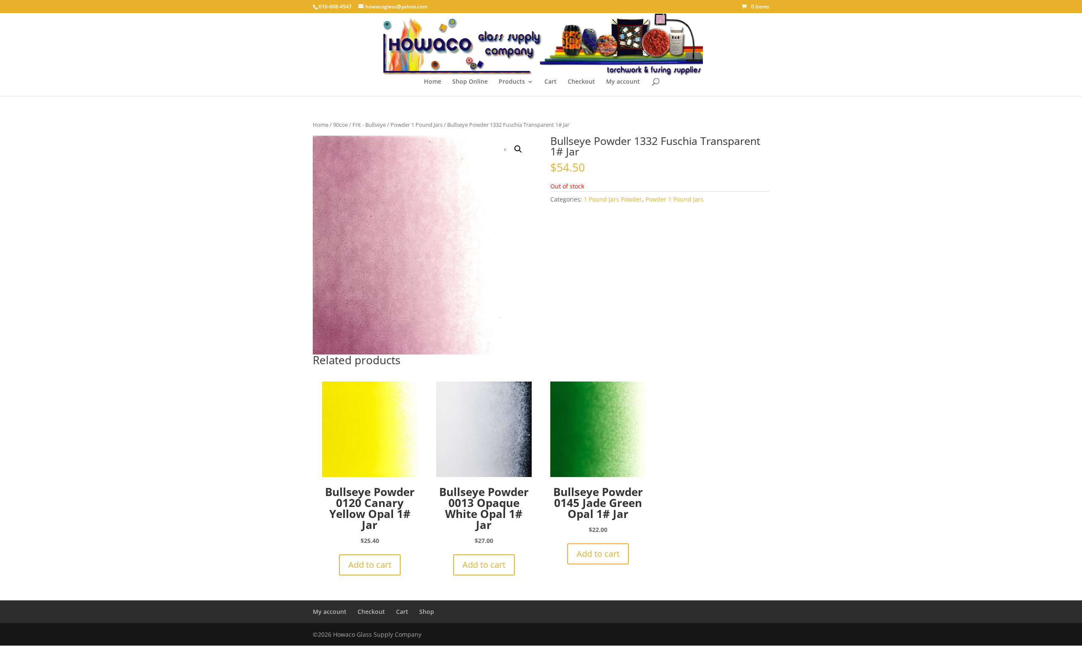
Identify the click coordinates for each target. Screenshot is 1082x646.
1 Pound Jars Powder (613, 199)
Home (432, 82)
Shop (426, 612)
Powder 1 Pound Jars (417, 124)
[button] (518, 149)
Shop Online (470, 82)
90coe (340, 124)
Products (512, 82)
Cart (550, 82)
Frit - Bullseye (369, 124)
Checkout (581, 82)
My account (623, 82)
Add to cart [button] (369, 564)
